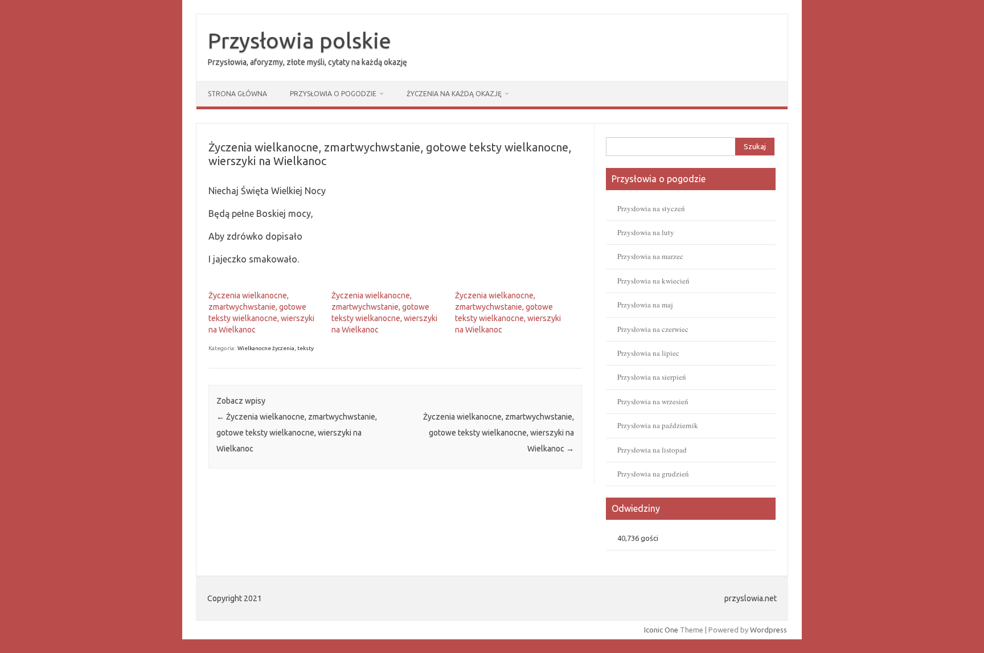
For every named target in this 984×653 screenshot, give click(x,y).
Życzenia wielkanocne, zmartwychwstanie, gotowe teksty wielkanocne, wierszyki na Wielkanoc (296, 432)
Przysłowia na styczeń (651, 208)
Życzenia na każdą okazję (454, 93)
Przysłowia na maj (645, 304)
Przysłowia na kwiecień (653, 281)
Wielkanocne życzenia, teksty (275, 348)
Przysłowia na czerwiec (652, 329)
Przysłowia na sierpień (651, 377)
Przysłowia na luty (645, 232)
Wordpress (768, 630)
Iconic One (661, 630)
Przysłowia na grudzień (653, 474)
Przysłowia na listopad (652, 450)
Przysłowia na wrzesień (652, 401)
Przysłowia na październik (657, 425)
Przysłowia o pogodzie (333, 93)
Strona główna (237, 93)
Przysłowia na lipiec (648, 353)
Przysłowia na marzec (650, 256)
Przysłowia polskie (299, 40)
